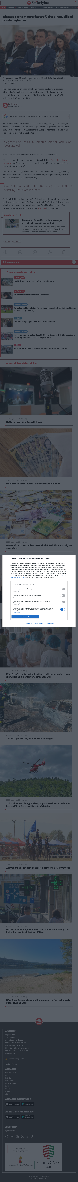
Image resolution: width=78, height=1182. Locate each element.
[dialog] (39, 591)
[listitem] (39, 585)
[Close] (72, 558)
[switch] (62, 589)
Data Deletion (28, 623)
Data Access (39, 623)
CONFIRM (25, 616)
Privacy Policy (50, 623)
